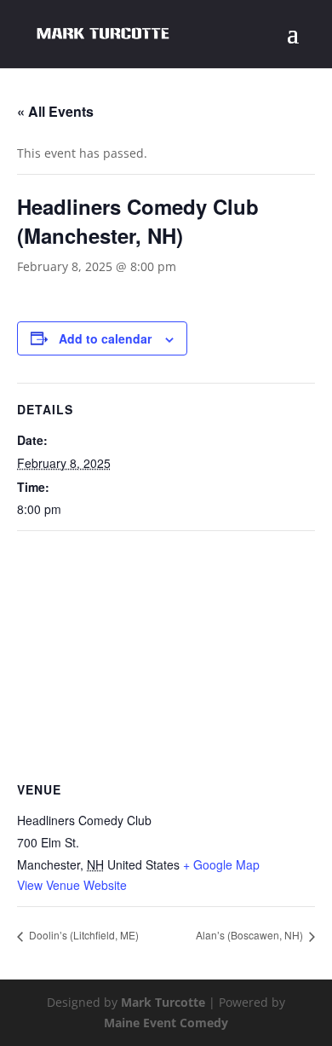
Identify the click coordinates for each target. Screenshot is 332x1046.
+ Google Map (221, 864)
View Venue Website (72, 884)
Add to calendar (105, 338)
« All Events (55, 111)
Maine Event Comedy (166, 1022)
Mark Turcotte (163, 1002)
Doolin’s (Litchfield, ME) (82, 935)
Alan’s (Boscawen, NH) (251, 935)
